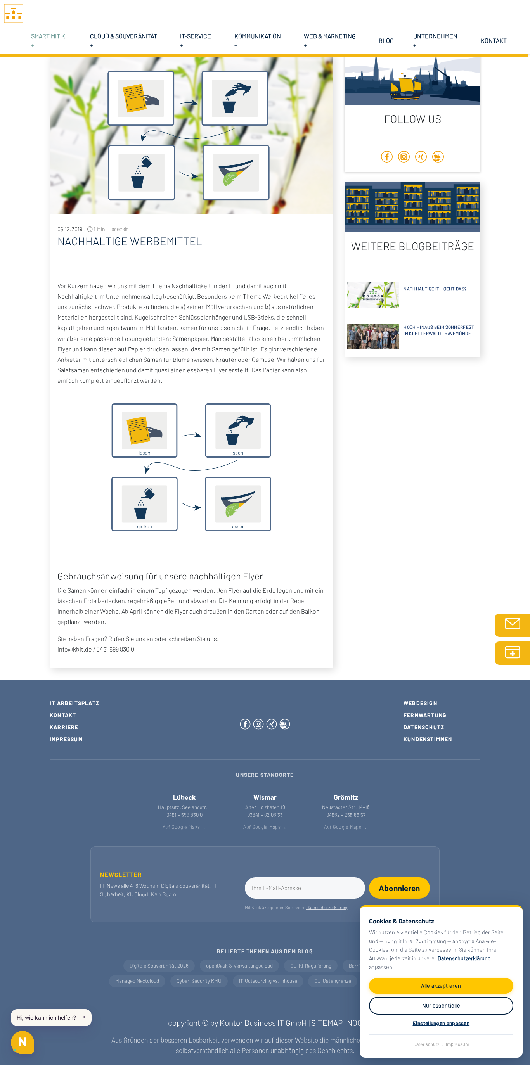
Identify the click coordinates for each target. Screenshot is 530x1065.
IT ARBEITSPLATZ (74, 703)
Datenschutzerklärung (464, 958)
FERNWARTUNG (425, 715)
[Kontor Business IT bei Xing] (272, 723)
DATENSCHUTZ (424, 727)
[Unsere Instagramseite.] (404, 158)
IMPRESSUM (66, 739)
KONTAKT (63, 715)
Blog (386, 40)
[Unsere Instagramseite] (259, 723)
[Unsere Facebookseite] (387, 158)
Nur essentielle (441, 1005)
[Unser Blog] (438, 158)
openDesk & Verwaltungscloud (239, 966)
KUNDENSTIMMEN (428, 739)
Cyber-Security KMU (199, 981)
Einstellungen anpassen (441, 1023)
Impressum (457, 1044)
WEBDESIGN (420, 703)
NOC (354, 1022)
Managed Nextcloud (137, 981)
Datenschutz (426, 1044)
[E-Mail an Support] (512, 625)
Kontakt (494, 40)
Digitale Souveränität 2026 (159, 966)
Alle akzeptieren (441, 985)
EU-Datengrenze (332, 981)
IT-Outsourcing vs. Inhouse (268, 981)
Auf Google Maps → (184, 827)
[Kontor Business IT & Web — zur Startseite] (13, 12)
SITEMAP (327, 1022)
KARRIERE (64, 727)
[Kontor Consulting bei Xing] (421, 158)
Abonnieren (399, 888)
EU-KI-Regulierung (310, 966)
